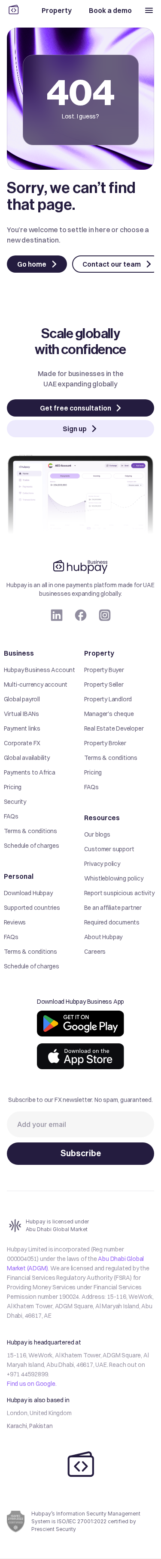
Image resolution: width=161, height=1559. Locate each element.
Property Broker (105, 743)
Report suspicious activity (119, 893)
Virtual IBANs (21, 714)
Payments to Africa (29, 772)
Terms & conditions (30, 831)
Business (19, 653)
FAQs (11, 816)
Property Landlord (108, 699)
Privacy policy (102, 864)
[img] (80, 1023)
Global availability (27, 758)
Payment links (22, 728)
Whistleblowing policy (113, 878)
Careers (95, 951)
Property (99, 653)
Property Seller (104, 684)
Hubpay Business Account (39, 670)
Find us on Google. (31, 1384)
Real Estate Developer (114, 728)
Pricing (13, 787)
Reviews (15, 922)
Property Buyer (104, 670)
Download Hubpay (28, 893)
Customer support (109, 849)
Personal (18, 876)
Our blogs (97, 834)
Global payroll (22, 699)
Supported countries (32, 908)
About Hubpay (103, 937)
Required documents (112, 922)
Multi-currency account (36, 684)
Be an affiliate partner (113, 908)
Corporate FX (22, 743)
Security (15, 802)
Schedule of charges (31, 846)
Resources (102, 817)
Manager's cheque (109, 714)
